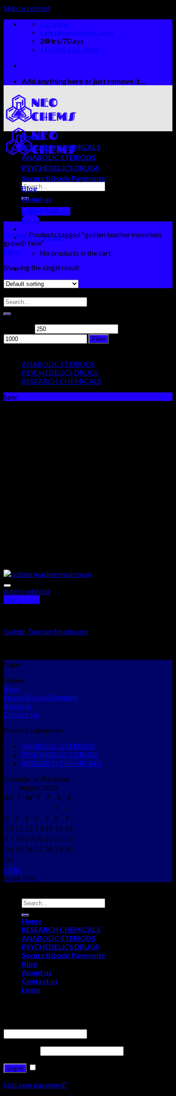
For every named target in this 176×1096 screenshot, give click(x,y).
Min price (18, 328)
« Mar (13, 869)
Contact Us (21, 714)
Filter (98, 339)
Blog (29, 188)
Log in (15, 1068)
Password (21, 1050)
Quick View (22, 599)
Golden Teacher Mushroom (46, 631)
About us (37, 198)
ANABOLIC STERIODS (59, 157)
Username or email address (48, 1024)
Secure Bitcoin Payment (40, 697)
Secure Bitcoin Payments (63, 178)
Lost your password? (35, 1084)
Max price (135, 328)
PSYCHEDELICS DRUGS (60, 167)
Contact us (40, 209)
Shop (11, 688)
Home (32, 136)
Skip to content (27, 8)
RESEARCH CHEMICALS (61, 147)
